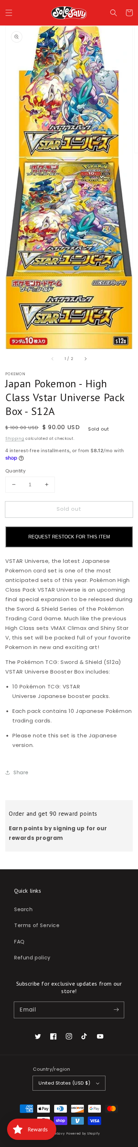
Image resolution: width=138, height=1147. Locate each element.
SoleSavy (57, 1133)
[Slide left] (53, 359)
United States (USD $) (64, 1083)
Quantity (15, 470)
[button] (9, 13)
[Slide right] (85, 359)
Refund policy (32, 957)
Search (23, 909)
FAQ (19, 941)
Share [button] (21, 772)
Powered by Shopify (83, 1133)
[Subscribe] (116, 1010)
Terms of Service (37, 925)
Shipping (14, 438)
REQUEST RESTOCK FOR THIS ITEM (69, 536)
